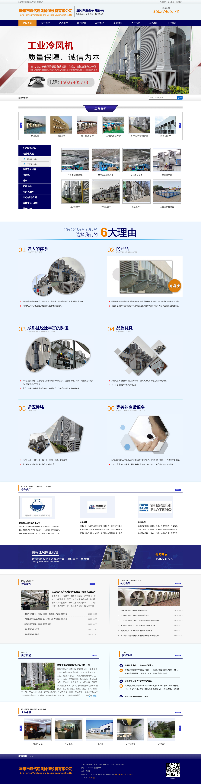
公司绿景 (130, 744)
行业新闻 (26, 583)
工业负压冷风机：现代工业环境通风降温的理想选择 (140, 620)
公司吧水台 (99, 744)
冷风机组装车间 (87, 136)
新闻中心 (81, 23)
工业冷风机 (136, 207)
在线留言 (163, 2)
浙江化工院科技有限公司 (29, 523)
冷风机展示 (75, 207)
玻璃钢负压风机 (30, 203)
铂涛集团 (142, 522)
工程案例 (99, 23)
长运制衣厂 (139, 136)
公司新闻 (125, 583)
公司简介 (45, 23)
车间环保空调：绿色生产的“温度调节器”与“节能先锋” (140, 636)
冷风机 (26, 175)
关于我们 (26, 655)
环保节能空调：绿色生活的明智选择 (134, 610)
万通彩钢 (165, 136)
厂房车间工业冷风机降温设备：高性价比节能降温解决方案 (45, 619)
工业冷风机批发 (167, 207)
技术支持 (127, 655)
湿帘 (25, 180)
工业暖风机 (32, 164)
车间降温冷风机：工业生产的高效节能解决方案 (138, 626)
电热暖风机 (28, 153)
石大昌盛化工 (61, 136)
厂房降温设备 (29, 148)
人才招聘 (135, 23)
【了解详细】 (92, 696)
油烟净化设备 (29, 169)
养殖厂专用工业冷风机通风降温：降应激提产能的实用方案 (45, 614)
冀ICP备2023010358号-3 (123, 774)
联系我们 (179, 2)
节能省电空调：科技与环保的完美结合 (135, 615)
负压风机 (27, 186)
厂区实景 (68, 744)
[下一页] (180, 728)
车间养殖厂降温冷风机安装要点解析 (37, 624)
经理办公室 (161, 744)
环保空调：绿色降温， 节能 (136, 685)
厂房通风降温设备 (75, 175)
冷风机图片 (106, 207)
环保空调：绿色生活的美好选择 (138, 669)
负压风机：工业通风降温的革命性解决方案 (136, 631)
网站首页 (27, 23)
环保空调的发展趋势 (31, 634)
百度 (31, 756)
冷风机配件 (28, 192)
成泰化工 (34, 136)
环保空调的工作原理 (31, 629)
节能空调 (27, 208)
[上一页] (21, 728)
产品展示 (63, 23)
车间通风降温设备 (105, 175)
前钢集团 (83, 522)
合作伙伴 (26, 489)
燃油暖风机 (32, 159)
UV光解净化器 (30, 197)
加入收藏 (171, 2)
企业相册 (117, 23)
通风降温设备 (136, 175)
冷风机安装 (167, 175)
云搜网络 (92, 778)
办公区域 (38, 744)
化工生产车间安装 (113, 136)
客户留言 (172, 23)
